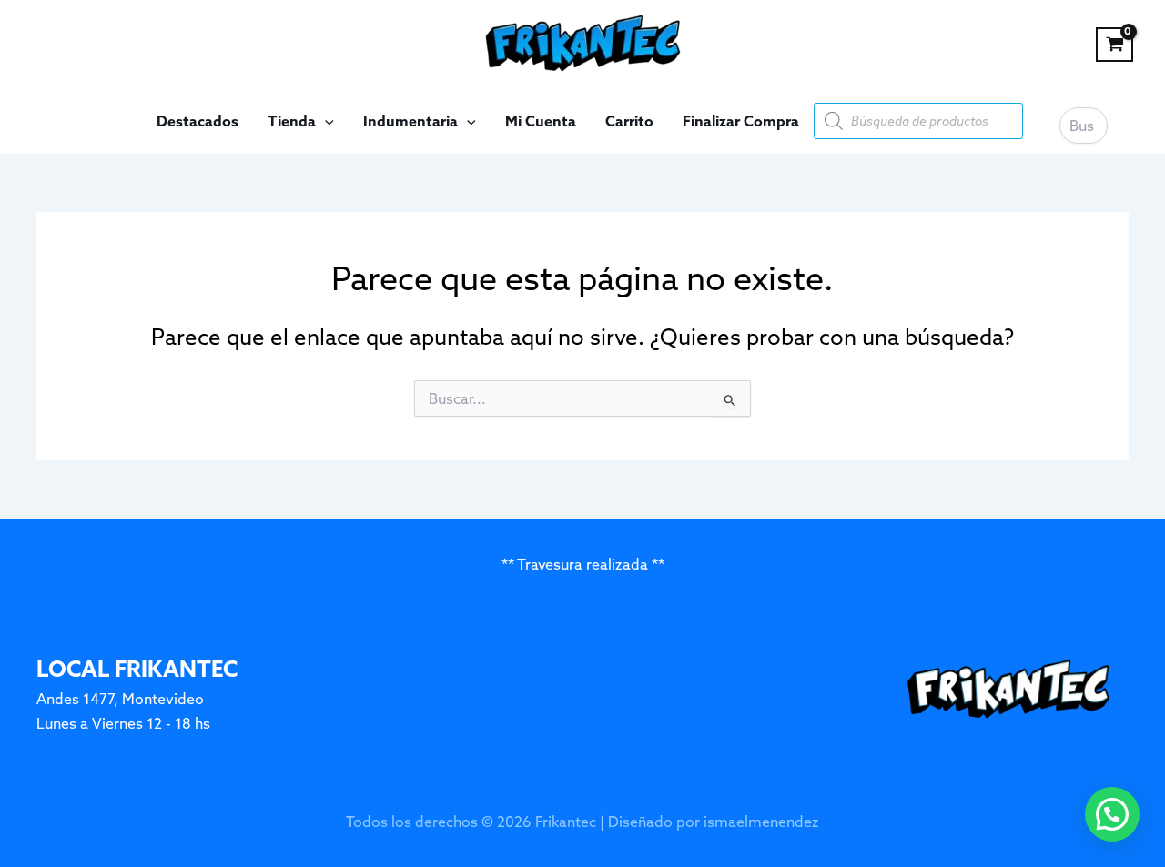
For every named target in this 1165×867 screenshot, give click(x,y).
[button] (325, 121)
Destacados (197, 121)
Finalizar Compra (741, 121)
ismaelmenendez (761, 821)
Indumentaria (410, 121)
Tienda (292, 121)
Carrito (629, 121)
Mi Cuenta (540, 121)
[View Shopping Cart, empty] (1114, 44)
